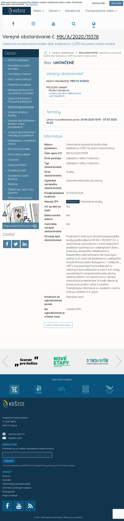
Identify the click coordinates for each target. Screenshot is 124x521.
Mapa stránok (9, 495)
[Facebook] (7, 244)
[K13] (14, 390)
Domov (6, 476)
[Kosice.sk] (16, 11)
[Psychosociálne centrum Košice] (85, 391)
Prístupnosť (8, 491)
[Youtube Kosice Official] (18, 505)
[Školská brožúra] (97, 361)
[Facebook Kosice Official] (13, 24)
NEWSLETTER (9, 444)
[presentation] (5, 361)
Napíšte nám (15, 438)
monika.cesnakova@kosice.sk (65, 93)
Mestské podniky (62, 379)
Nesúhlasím (98, 3)
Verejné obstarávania (63, 52)
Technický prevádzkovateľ (16, 483)
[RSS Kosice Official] (30, 505)
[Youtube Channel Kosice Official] (53, 24)
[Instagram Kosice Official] (33, 24)
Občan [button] (54, 11)
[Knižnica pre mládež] (109, 391)
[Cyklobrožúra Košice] (62, 361)
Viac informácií (31, 4)
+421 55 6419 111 (16, 434)
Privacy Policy (47, 465)
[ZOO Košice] (38, 396)
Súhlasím (116, 3)
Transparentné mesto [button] (100, 11)
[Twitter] (16, 244)
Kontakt (6, 479)
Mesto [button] (37, 11)
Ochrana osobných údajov (16, 487)
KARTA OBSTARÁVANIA (58, 325)
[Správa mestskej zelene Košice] (62, 390)
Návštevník (72, 11)
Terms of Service (63, 465)
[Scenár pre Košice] (26, 361)
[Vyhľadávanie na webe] (73, 24)
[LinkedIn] (25, 244)
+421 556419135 (57, 96)
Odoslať (8, 460)
